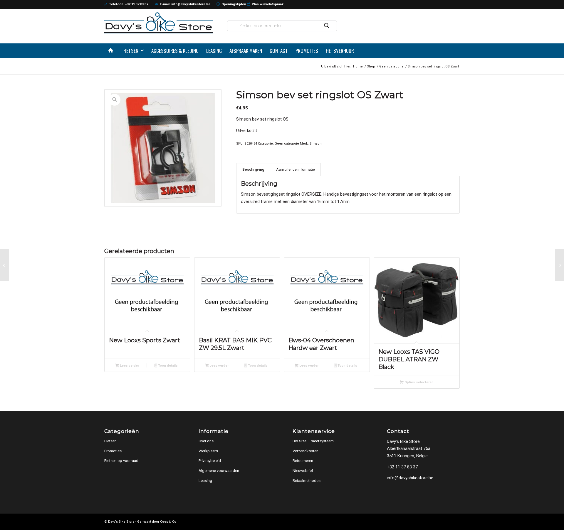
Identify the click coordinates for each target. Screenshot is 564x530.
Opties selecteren (419, 382)
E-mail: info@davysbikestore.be (185, 4)
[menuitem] (112, 50)
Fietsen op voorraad (121, 460)
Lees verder (129, 366)
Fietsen (110, 441)
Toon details (167, 366)
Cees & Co (168, 522)
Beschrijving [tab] (253, 169)
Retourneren (303, 460)
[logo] (158, 22)
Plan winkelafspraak (267, 4)
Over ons (206, 441)
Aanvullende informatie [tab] (295, 169)
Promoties (113, 451)
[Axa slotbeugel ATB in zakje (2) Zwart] (559, 265)
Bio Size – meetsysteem (313, 441)
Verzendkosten (305, 451)
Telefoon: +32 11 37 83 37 (128, 4)
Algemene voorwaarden (219, 470)
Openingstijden (233, 4)
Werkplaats (208, 451)
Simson (316, 143)
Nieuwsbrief (303, 470)
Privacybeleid (210, 460)
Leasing (205, 480)
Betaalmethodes (306, 480)
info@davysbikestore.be (410, 477)
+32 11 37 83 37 (402, 467)
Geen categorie (287, 143)
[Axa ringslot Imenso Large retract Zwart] (4, 265)
